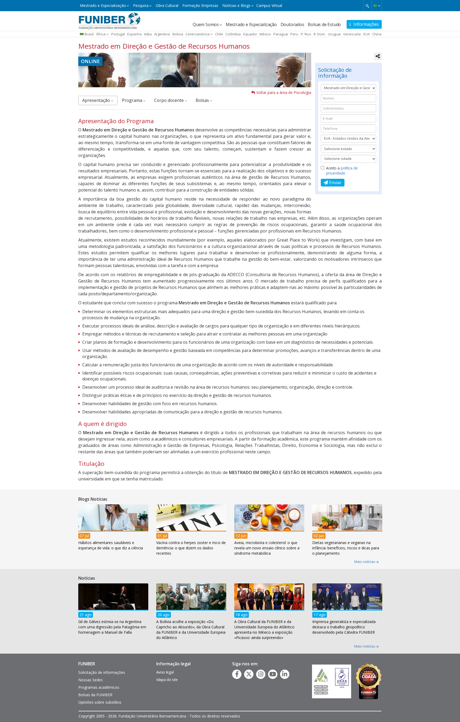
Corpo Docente (169, 100)
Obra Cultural (167, 5)
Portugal (118, 34)
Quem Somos (206, 24)
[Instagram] (261, 674)
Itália (148, 34)
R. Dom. (320, 34)
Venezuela (352, 34)
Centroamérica (198, 34)
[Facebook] (237, 674)
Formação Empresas (200, 5)
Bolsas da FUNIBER (95, 694)
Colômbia (233, 34)
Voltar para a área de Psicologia (283, 92)
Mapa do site (167, 679)
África (100, 34)
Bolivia (177, 34)
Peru (294, 34)
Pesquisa (141, 5)
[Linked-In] (285, 674)
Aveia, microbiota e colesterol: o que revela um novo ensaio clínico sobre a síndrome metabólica (266, 547)
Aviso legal (165, 672)
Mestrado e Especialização (103, 5)
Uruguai (334, 34)
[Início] (109, 20)
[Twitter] (248, 674)
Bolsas (203, 100)
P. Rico (306, 34)
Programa (132, 100)
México (265, 34)
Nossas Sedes (90, 679)
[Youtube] (273, 674)
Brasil (89, 34)
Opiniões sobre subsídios (99, 702)
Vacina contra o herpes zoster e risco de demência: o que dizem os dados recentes (191, 547)
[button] (376, 5)
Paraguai (280, 34)
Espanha (134, 34)
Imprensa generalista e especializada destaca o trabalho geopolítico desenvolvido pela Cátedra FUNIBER (344, 627)
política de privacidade (342, 170)
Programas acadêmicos (98, 687)
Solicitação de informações (101, 672)
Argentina (162, 34)
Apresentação (96, 100)
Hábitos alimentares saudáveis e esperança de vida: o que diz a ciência (110, 545)
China (376, 34)
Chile (219, 34)
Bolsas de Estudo (324, 24)
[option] (113, 528)
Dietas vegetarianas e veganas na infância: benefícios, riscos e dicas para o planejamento (345, 547)
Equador (250, 34)
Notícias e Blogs (236, 5)
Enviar (335, 182)
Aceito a (342, 170)
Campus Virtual (269, 5)
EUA (366, 34)
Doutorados (292, 24)
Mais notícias (365, 561)
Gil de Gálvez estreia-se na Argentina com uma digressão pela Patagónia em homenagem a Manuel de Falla (112, 627)
